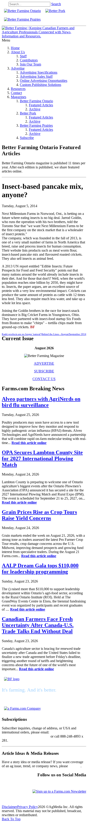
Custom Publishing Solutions (40, 85)
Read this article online (29, 443)
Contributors (29, 60)
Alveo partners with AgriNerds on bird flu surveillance (41, 402)
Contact (16, 93)
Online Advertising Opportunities (43, 81)
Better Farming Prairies (36, 125)
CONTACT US (44, 379)
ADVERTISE (44, 363)
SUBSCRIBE (44, 371)
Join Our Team (30, 64)
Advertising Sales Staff (36, 76)
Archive (34, 109)
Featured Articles (41, 105)
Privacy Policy (27, 807)
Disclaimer (9, 807)
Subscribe (27, 138)
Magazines (18, 97)
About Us (18, 52)
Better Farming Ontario (36, 101)
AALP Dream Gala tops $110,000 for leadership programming (40, 569)
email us (75, 766)
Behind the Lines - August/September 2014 (63, 334)
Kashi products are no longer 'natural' (21, 334)
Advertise (18, 68)
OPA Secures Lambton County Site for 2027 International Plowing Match (42, 458)
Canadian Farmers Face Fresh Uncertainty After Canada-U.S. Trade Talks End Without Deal (38, 625)
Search (56, 4)
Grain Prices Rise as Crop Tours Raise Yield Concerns (39, 515)
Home (15, 48)
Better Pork (28, 113)
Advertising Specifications (38, 72)
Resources (18, 89)
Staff (23, 56)
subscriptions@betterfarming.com (26, 736)
